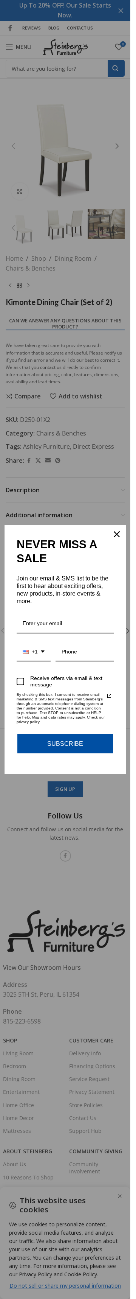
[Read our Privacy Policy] (109, 695)
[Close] (117, 534)
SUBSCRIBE (65, 744)
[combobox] (34, 652)
